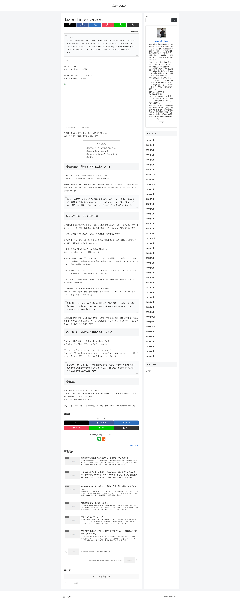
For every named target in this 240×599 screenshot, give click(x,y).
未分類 (67, 414)
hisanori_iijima (161, 41)
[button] (133, 25)
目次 (98, 144)
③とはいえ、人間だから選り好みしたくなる (102, 154)
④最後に (90, 157)
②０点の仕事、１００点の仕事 (97, 151)
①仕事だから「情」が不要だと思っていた (101, 148)
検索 (147, 17)
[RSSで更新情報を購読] (103, 439)
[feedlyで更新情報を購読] (99, 439)
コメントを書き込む (101, 576)
